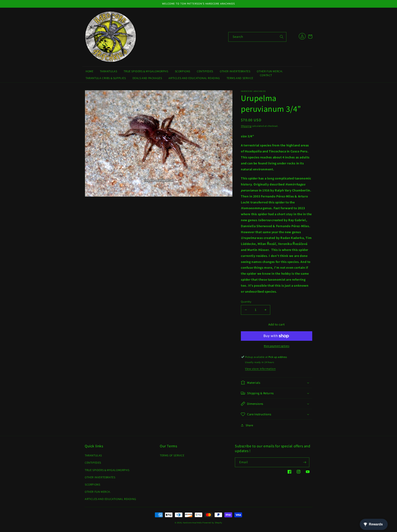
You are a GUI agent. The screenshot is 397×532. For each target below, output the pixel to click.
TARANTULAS (93, 455)
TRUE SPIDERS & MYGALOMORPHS (107, 470)
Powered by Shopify (212, 522)
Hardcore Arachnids (192, 522)
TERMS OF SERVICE (172, 455)
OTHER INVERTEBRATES (100, 477)
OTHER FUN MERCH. (98, 492)
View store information (260, 368)
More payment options (276, 345)
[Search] (281, 36)
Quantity (246, 301)
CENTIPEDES (93, 462)
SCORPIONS (92, 484)
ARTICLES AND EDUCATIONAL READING (110, 499)
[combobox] (257, 37)
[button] (310, 36)
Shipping (246, 125)
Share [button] (249, 425)
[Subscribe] (304, 462)
